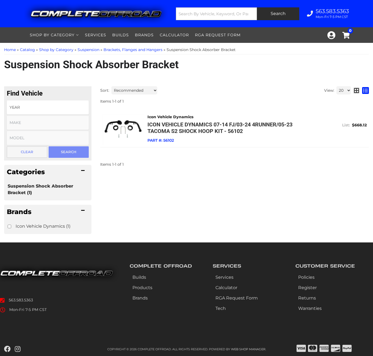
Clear (27, 152)
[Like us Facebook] (7, 349)
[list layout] (365, 90)
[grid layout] (356, 90)
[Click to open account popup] (331, 35)
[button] (237, 13)
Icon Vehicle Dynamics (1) (43, 226)
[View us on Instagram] (17, 349)
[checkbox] (9, 226)
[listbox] (48, 107)
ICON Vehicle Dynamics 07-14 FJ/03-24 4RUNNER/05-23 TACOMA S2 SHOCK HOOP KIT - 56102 (219, 127)
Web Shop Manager (248, 349)
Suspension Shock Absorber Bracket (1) (40, 189)
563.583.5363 (21, 300)
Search (68, 152)
